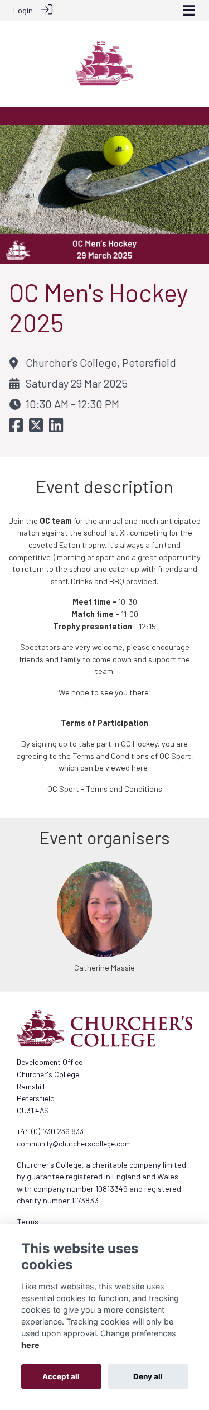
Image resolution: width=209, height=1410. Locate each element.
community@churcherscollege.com (74, 1143)
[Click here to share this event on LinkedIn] (56, 428)
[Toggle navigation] (189, 10)
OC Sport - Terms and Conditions (104, 789)
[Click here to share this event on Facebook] (16, 428)
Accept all (61, 1376)
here (30, 1345)
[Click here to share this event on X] (36, 428)
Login (23, 10)
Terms (27, 1221)
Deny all (148, 1376)
